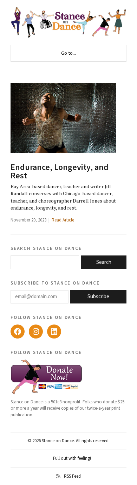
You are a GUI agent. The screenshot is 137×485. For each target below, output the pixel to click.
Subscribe (98, 296)
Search (103, 262)
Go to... (68, 53)
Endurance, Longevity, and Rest (60, 171)
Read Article (63, 220)
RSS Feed (72, 476)
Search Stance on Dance (46, 248)
